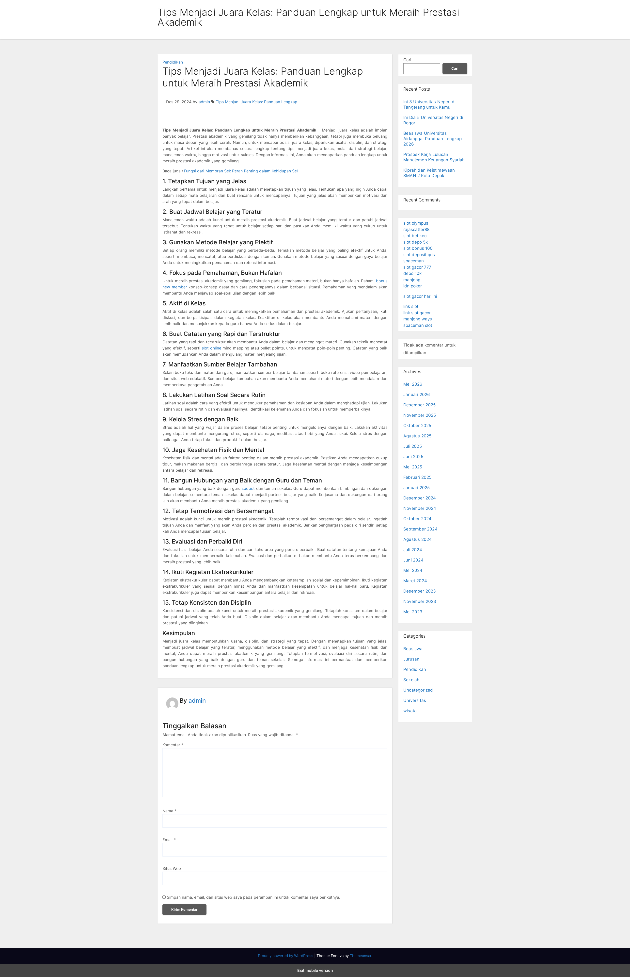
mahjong (411, 279)
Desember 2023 (419, 591)
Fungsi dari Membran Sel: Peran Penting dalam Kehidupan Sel (241, 170)
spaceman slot (417, 325)
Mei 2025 (412, 466)
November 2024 (419, 508)
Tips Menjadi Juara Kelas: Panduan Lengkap (256, 101)
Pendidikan (172, 62)
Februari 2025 (417, 477)
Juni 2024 (413, 560)
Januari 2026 (416, 394)
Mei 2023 (413, 611)
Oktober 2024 (417, 518)
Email (169, 839)
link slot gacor (417, 312)
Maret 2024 (415, 580)
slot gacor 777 (417, 267)
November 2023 (419, 601)
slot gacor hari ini (420, 296)
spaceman (413, 260)
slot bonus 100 (418, 248)
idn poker (412, 285)
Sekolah (411, 679)
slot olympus (415, 223)
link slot (410, 306)
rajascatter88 (416, 229)
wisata (410, 710)
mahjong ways (417, 318)
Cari (407, 59)
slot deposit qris (419, 254)
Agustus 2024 (417, 539)
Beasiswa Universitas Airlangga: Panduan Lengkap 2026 (432, 139)
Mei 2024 (413, 570)
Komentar (172, 744)
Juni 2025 (413, 456)
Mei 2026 (413, 384)
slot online (211, 348)
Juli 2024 (412, 549)
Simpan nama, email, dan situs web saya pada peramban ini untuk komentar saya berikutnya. (253, 897)
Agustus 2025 (417, 435)
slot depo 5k (415, 242)
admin (204, 101)
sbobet (248, 488)
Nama (169, 810)
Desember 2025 (419, 404)
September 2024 (420, 529)
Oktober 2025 (417, 425)
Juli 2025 (412, 446)
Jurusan (411, 659)
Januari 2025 (416, 487)
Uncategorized (418, 690)
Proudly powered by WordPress (286, 955)
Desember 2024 (419, 498)
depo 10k (412, 273)
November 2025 (419, 415)
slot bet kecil (415, 235)
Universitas (414, 700)
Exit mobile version (315, 970)
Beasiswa (413, 648)
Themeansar (360, 955)
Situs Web (171, 868)
